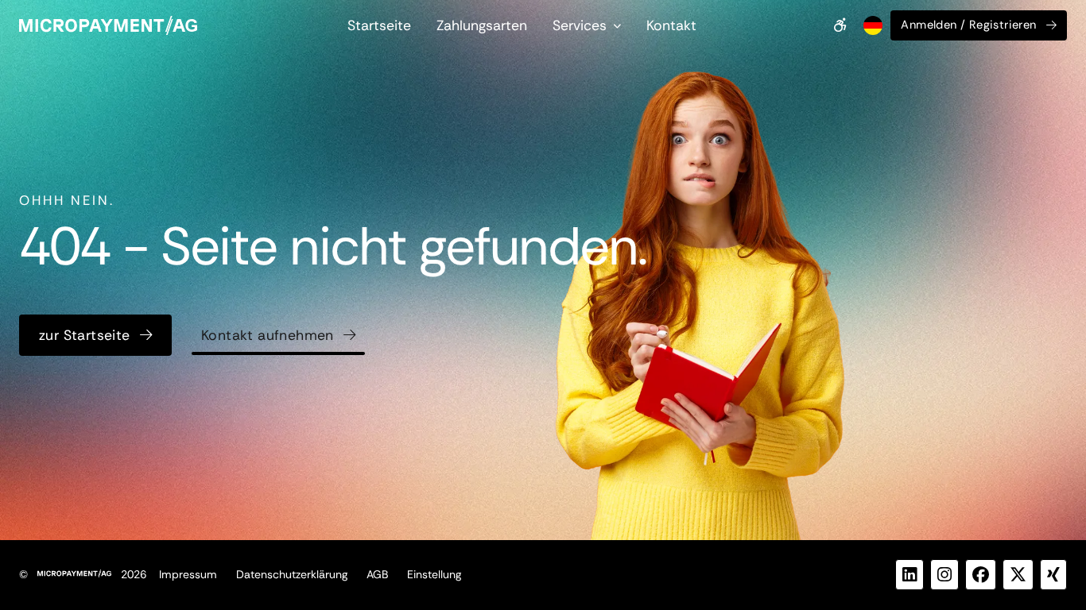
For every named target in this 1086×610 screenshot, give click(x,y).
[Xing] (1053, 574)
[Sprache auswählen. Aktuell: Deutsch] (871, 25)
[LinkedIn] (909, 574)
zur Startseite (84, 335)
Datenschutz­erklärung (291, 574)
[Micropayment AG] (108, 25)
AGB (377, 574)
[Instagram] (944, 574)
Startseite (379, 25)
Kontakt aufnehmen (267, 335)
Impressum (188, 574)
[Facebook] (980, 574)
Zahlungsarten (481, 25)
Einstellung (434, 574)
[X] (1018, 574)
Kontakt (671, 25)
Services (580, 25)
